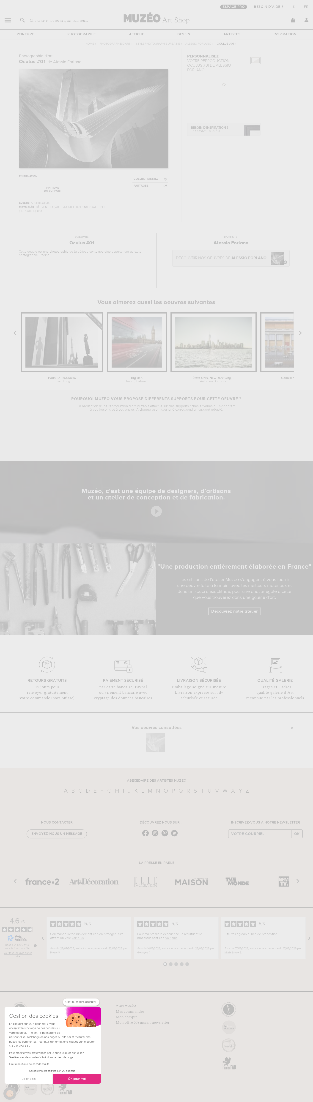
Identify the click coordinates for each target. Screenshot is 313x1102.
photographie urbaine (34, 255)
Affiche (136, 34)
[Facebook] (146, 836)
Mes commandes (130, 1012)
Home (89, 43)
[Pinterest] (166, 836)
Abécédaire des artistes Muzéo (156, 780)
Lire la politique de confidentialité (29, 1064)
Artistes (231, 34)
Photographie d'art (114, 43)
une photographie (56, 251)
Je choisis (29, 1078)
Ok (297, 834)
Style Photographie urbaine (158, 43)
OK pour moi (77, 1078)
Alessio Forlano (198, 43)
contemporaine (100, 251)
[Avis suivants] (309, 938)
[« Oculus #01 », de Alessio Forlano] (155, 742)
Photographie (81, 34)
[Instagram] (156, 836)
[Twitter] (175, 836)
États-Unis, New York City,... (213, 379)
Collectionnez (146, 178)
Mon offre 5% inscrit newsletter (143, 1023)
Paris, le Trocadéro (62, 379)
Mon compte (126, 1017)
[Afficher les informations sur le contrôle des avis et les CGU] (35, 945)
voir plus (78, 938)
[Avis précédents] (43, 938)
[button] (9, 1093)
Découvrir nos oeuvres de (221, 258)
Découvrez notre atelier (234, 611)
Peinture (25, 34)
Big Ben (137, 379)
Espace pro (233, 6)
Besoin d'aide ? (268, 6)
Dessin (183, 34)
